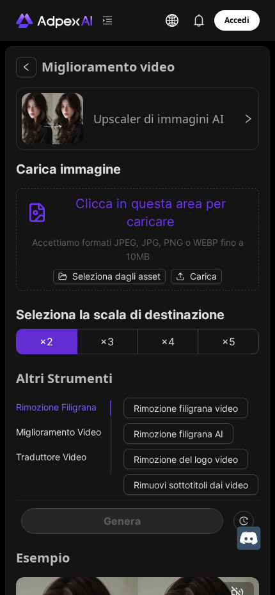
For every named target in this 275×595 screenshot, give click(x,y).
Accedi (236, 20)
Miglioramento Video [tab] (58, 431)
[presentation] (137, 239)
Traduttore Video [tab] (51, 456)
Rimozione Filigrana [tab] (56, 407)
